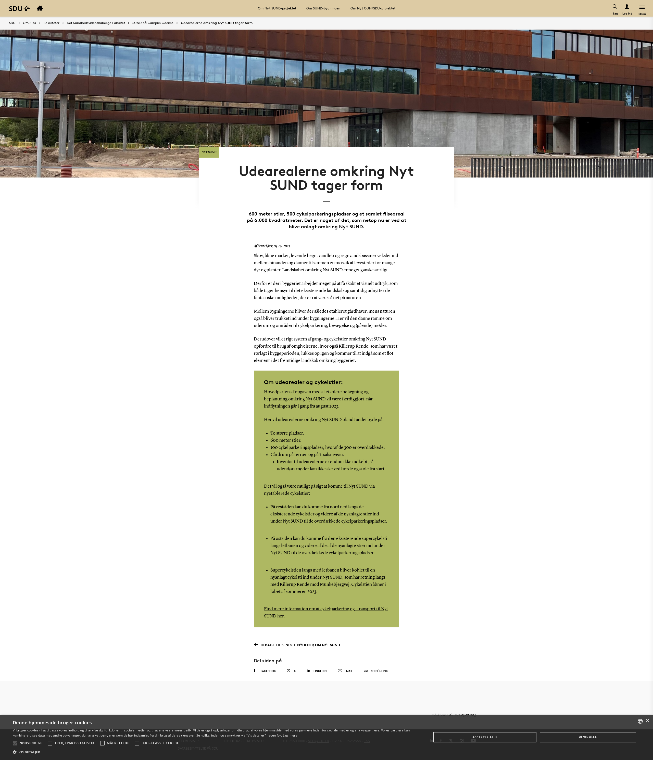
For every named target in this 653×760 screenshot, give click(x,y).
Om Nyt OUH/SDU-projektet (372, 8)
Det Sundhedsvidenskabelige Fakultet (96, 23)
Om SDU (29, 23)
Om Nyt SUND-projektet (277, 8)
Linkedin (320, 671)
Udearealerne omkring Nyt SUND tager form (217, 23)
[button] (15, 743)
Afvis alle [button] (588, 737)
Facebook (268, 671)
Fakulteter (51, 23)
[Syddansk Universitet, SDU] (19, 8)
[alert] (326, 737)
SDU (12, 22)
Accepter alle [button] (484, 737)
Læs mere (290, 735)
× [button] (647, 721)
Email (349, 671)
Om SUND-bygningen (323, 8)
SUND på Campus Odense (152, 23)
